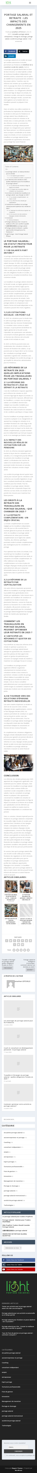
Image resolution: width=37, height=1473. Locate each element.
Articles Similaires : (14, 220)
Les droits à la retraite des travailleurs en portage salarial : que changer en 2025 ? (18, 194)
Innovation (7, 1176)
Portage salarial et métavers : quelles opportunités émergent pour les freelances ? (17, 230)
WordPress (18, 1470)
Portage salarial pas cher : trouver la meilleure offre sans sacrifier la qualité (17, 223)
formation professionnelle (13, 1166)
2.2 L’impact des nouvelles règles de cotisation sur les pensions (18, 190)
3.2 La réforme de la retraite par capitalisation (17, 201)
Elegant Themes (17, 1468)
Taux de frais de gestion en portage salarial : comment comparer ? (17, 1334)
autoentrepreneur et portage (14, 1137)
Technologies (8, 1205)
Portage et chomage (20, 36)
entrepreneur (8, 36)
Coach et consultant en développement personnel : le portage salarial (18, 1049)
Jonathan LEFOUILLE (18, 32)
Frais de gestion (9, 1171)
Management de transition (13, 1181)
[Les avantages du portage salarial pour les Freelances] (18, 1009)
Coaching (7, 1142)
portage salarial (9, 1191)
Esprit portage (9, 1162)
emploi (6, 1152)
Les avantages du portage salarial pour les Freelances (18, 1021)
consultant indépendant (12, 1147)
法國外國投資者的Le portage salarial (16, 226)
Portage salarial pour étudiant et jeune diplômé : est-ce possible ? (18, 1320)
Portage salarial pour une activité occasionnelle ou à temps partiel (18, 1314)
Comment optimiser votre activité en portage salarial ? (17, 1105)
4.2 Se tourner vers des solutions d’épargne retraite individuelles (18, 215)
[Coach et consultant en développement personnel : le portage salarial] (18, 1036)
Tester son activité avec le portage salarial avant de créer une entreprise (16, 1307)
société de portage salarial (18, 39)
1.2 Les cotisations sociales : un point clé (20, 177)
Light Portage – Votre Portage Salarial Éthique (17, 235)
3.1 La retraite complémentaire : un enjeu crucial (18, 198)
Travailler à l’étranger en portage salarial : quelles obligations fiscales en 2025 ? (18, 1077)
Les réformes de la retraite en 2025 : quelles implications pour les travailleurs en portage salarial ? (18, 181)
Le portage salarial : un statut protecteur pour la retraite (18, 173)
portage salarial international (14, 1196)
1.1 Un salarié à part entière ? (17, 175)
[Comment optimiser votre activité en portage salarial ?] (18, 1092)
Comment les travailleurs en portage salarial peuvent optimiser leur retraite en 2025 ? (18, 206)
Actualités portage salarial (20, 34)
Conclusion (9, 218)
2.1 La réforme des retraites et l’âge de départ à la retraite (19, 186)
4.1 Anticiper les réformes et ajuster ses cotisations (19, 211)
